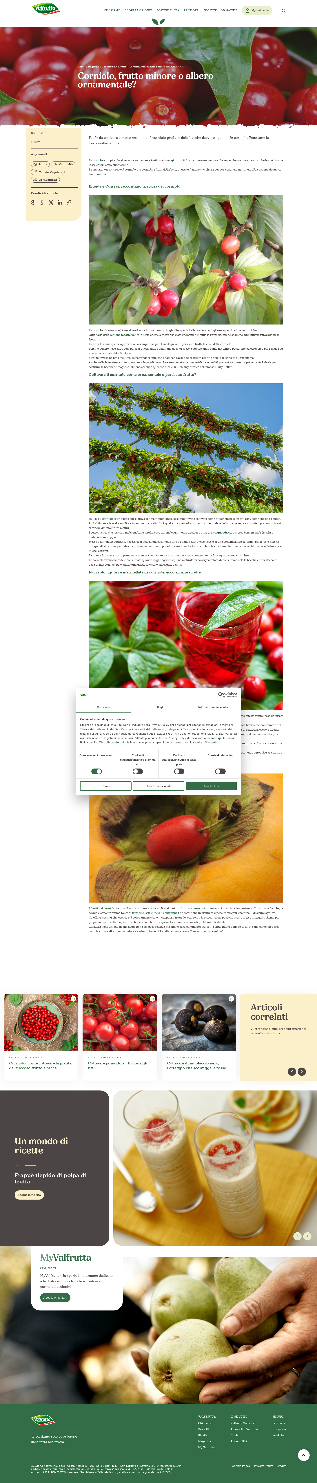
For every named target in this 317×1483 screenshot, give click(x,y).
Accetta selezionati (158, 786)
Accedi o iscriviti (55, 1297)
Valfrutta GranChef (243, 1423)
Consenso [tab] (103, 707)
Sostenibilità (168, 10)
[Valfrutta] (46, 8)
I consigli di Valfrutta (114, 66)
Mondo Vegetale (50, 172)
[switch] (138, 771)
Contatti (236, 1435)
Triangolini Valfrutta (244, 1429)
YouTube (278, 1435)
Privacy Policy (263, 1466)
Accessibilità (239, 1441)
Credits (281, 1466)
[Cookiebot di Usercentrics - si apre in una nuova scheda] (221, 695)
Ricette (210, 10)
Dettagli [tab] (159, 707)
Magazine (229, 10)
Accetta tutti (211, 786)
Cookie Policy (241, 1466)
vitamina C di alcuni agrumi (256, 913)
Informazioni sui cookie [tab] (213, 707)
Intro (37, 142)
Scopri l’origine (138, 10)
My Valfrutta (206, 1447)
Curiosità (66, 164)
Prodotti (203, 1429)
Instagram (279, 1429)
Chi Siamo (205, 1423)
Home (81, 66)
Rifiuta (106, 786)
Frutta (43, 164)
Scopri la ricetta (29, 1195)
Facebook (278, 1423)
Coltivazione (48, 180)
